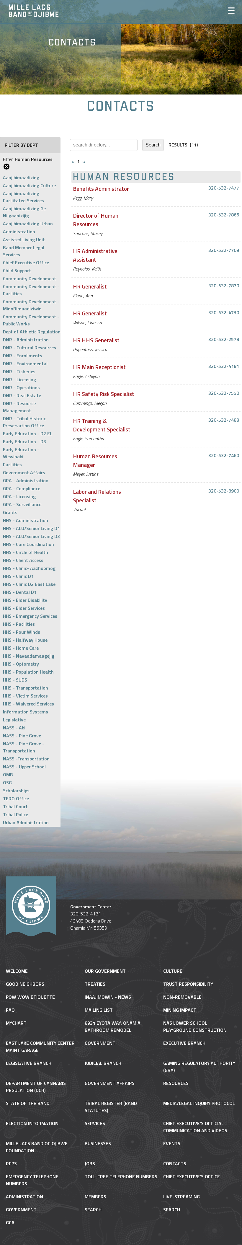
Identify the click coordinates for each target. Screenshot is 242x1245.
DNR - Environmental (25, 363)
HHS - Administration (25, 520)
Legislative (14, 719)
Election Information (32, 1123)
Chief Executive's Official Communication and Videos (195, 1127)
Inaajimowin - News (108, 996)
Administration (19, 231)
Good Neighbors (25, 983)
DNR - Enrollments (22, 355)
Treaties (95, 983)
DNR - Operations (21, 387)
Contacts (174, 1163)
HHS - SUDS (15, 679)
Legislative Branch (28, 1063)
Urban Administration (26, 822)
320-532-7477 (223, 187)
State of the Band (28, 1103)
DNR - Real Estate (22, 395)
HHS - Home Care (21, 647)
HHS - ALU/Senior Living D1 (31, 528)
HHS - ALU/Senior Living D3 (31, 536)
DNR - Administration (26, 339)
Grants (10, 512)
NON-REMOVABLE (182, 996)
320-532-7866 (223, 214)
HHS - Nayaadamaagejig (28, 655)
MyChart (16, 1022)
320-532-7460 (223, 455)
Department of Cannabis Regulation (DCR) (36, 1087)
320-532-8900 (223, 490)
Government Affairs (24, 472)
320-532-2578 (223, 339)
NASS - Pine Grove (22, 735)
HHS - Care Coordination (28, 544)
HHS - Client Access (23, 560)
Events (171, 1143)
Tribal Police (15, 814)
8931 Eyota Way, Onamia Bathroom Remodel (112, 1026)
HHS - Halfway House (25, 639)
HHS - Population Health (28, 671)
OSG (7, 782)
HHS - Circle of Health (25, 552)
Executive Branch (184, 1043)
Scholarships (16, 790)
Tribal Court (15, 806)
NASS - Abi (14, 727)
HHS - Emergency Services (30, 616)
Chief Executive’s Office (191, 1176)
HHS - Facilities (19, 624)
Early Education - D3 (24, 441)
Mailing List (99, 1009)
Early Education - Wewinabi (21, 453)
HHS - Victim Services (25, 695)
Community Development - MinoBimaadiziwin (31, 305)
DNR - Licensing (19, 379)
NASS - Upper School (24, 766)
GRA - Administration (25, 480)
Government (100, 1043)
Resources (176, 1083)
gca (10, 1222)
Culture (172, 971)
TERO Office (16, 798)
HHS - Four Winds (21, 631)
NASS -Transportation (26, 758)
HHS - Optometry (21, 663)
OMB (8, 774)
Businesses (98, 1143)
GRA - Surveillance (22, 504)
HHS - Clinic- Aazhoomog (29, 568)
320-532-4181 (223, 366)
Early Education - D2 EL (27, 433)
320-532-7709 (223, 250)
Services (95, 1123)
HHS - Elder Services (24, 608)
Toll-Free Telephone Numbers (121, 1176)
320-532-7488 (223, 419)
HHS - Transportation (25, 687)
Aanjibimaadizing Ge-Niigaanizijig (25, 212)
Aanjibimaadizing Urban (28, 223)
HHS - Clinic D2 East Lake (29, 584)
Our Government (105, 971)
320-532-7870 (223, 285)
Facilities (12, 464)
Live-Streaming (181, 1196)
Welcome (17, 971)
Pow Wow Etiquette (30, 996)
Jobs (90, 1163)
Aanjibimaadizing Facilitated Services (23, 197)
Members (95, 1196)
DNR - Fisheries (19, 371)
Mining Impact (179, 1009)
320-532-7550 (223, 393)
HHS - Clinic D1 (18, 576)
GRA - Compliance (21, 488)
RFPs (11, 1163)
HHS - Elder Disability (25, 600)
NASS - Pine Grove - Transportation (23, 747)
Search (93, 1209)
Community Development (29, 278)
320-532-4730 (223, 312)
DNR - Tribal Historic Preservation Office (24, 422)
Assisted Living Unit (24, 239)
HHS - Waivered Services (28, 703)
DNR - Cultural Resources (29, 347)
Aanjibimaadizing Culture (29, 185)
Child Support (17, 270)
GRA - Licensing (19, 496)
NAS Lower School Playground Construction (195, 1026)
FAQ (10, 1009)
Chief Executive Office (26, 262)
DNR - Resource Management (19, 407)
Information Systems (25, 711)
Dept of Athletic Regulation (31, 331)
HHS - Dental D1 (20, 592)
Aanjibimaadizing (21, 177)
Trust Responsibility (188, 983)
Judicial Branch (103, 1063)
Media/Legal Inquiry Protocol (199, 1103)
